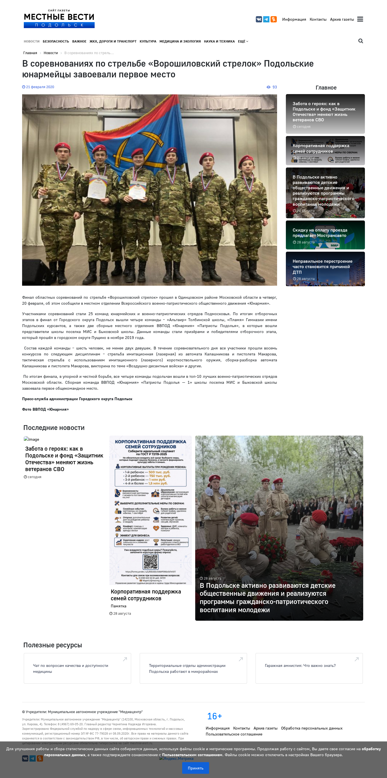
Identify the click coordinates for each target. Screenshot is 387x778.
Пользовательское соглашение (234, 734)
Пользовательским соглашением (192, 754)
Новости (32, 41)
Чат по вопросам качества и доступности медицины (70, 668)
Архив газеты (342, 19)
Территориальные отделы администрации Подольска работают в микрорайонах (187, 668)
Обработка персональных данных (312, 728)
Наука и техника (219, 41)
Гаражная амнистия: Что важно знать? (300, 665)
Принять (195, 768)
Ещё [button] (242, 41)
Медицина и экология (180, 41)
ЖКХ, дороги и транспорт (113, 41)
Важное (79, 41)
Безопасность (56, 41)
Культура (148, 41)
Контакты (318, 19)
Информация (294, 19)
